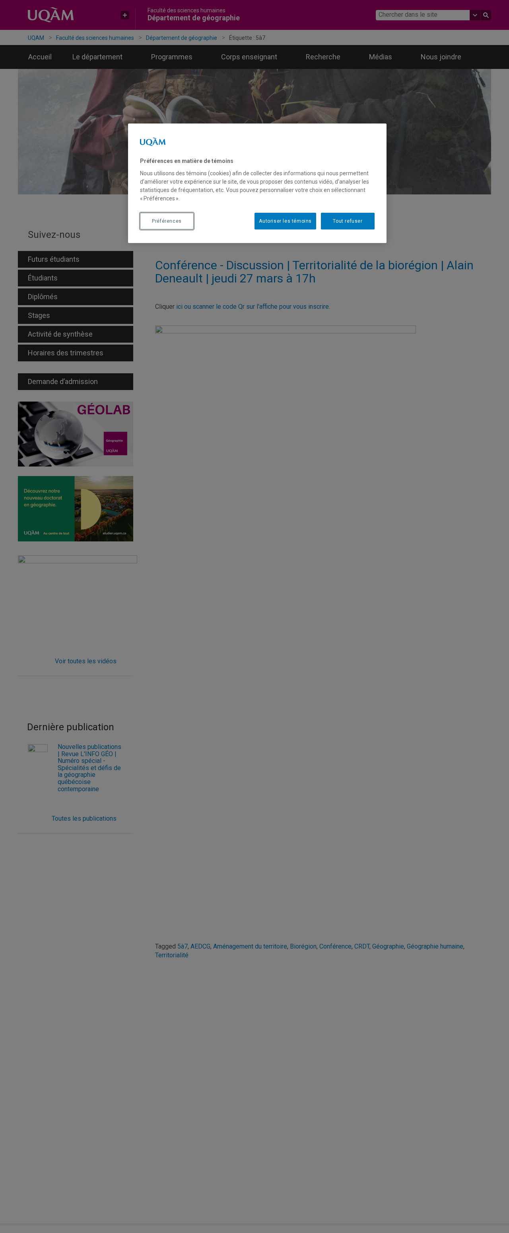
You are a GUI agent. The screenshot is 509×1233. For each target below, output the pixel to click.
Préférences (167, 220)
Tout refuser (347, 220)
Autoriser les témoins (285, 220)
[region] (257, 183)
